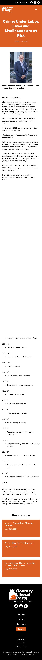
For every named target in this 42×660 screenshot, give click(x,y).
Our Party (21, 619)
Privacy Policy (21, 646)
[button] (36, 9)
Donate (21, 629)
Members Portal (21, 2)
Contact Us (21, 639)
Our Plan (21, 614)
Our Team (21, 624)
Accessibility (21, 643)
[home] (7, 9)
